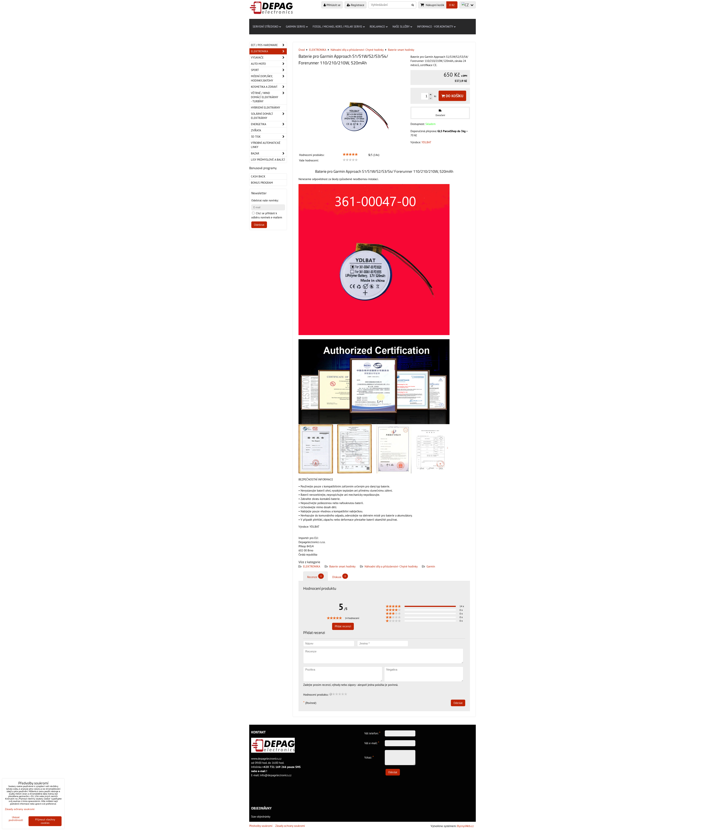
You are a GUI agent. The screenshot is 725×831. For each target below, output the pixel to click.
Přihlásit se (333, 5)
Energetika (258, 124)
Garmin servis (295, 26)
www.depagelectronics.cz (266, 758)
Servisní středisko (265, 26)
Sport (255, 70)
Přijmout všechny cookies (45, 821)
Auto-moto (258, 64)
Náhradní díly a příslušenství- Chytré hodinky (391, 566)
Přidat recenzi (343, 626)
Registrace (357, 5)
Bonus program (262, 182)
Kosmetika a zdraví (264, 87)
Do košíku (454, 95)
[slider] (350, 154)
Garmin (431, 566)
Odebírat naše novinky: (264, 200)
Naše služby (401, 26)
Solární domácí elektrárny (262, 116)
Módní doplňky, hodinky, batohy (262, 78)
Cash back (258, 176)
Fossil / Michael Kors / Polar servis (337, 26)
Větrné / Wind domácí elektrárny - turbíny (264, 97)
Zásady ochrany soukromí (290, 826)
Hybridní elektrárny (265, 107)
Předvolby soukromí (260, 826)
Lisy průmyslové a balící (268, 159)
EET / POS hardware (264, 45)
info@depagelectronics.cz (276, 775)
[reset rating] (330, 694)
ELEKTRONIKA (311, 566)
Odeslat (458, 703)
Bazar (255, 153)
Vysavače (257, 57)
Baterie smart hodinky (342, 566)
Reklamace (377, 26)
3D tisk (256, 136)
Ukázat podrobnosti (16, 819)
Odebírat (259, 225)
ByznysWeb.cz (465, 826)
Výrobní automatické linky (265, 145)
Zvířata (256, 130)
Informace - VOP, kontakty (435, 26)
